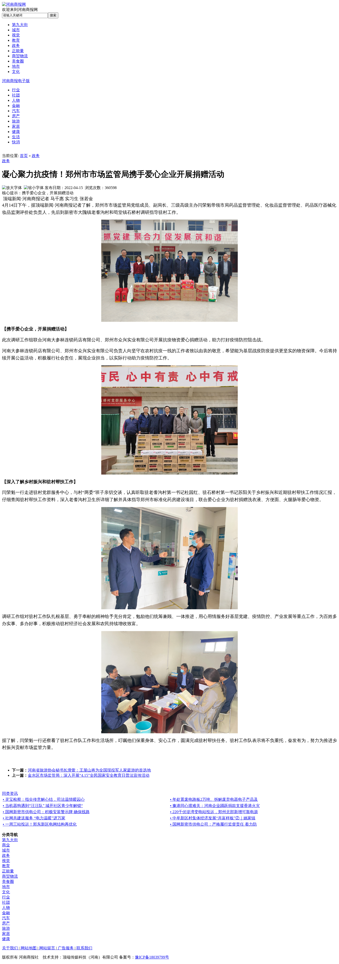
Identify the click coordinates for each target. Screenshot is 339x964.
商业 (6, 845)
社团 (6, 902)
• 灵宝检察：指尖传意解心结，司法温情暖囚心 (44, 799)
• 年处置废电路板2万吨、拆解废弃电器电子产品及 (214, 799)
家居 (6, 934)
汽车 (6, 918)
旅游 (6, 928)
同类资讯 (10, 793)
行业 (6, 897)
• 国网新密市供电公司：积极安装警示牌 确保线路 (46, 812)
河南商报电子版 (16, 81)
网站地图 (28, 948)
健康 (6, 939)
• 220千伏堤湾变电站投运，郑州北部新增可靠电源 (214, 812)
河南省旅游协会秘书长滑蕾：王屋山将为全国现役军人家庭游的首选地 (89, 770)
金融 (6, 913)
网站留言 (47, 948)
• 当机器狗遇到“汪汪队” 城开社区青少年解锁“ (43, 805)
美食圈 (8, 881)
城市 (6, 850)
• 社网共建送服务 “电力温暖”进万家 (34, 818)
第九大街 (10, 840)
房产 (6, 923)
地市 (6, 887)
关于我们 (10, 948)
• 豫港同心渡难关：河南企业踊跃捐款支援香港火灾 (215, 805)
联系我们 (83, 948)
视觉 (6, 861)
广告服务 (66, 948)
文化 (6, 892)
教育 (6, 866)
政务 (36, 156)
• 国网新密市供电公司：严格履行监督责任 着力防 (213, 824)
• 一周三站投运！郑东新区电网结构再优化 (40, 824)
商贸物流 (10, 876)
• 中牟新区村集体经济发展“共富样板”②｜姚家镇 (212, 818)
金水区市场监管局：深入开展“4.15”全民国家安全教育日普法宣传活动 (88, 775)
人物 (6, 907)
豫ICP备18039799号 (152, 957)
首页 (24, 156)
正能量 (8, 871)
